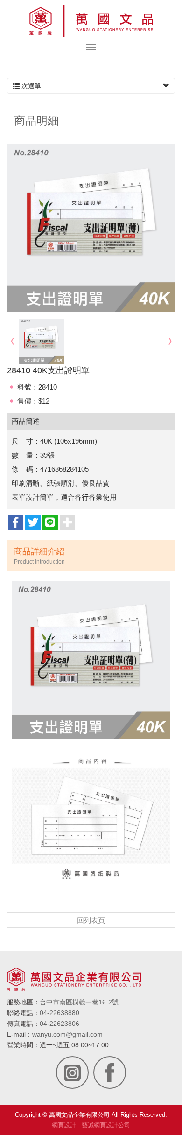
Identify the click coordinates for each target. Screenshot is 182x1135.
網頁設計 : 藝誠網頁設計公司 (91, 1124)
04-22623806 (59, 1023)
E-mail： (19, 1034)
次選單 (30, 86)
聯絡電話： (23, 1013)
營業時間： (23, 1045)
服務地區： (23, 1002)
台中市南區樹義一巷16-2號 (79, 1002)
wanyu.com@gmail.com (67, 1034)
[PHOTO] (91, 228)
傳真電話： (23, 1023)
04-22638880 (59, 1013)
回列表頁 (91, 920)
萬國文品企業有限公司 (91, 21)
